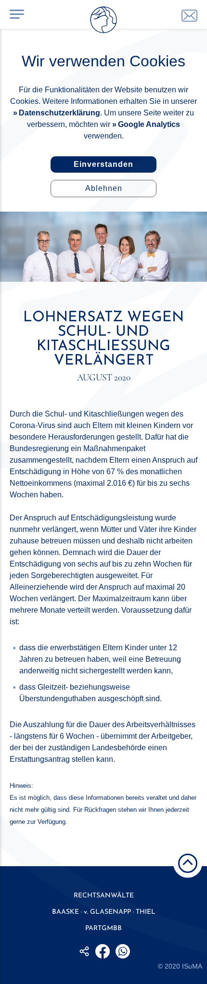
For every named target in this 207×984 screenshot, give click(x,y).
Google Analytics (149, 124)
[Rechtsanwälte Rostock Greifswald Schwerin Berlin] (103, 21)
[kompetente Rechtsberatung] (189, 16)
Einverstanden (103, 164)
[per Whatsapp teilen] (123, 951)
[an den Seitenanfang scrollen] (187, 863)
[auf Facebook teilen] (102, 951)
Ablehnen (103, 188)
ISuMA (192, 966)
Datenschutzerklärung (59, 113)
